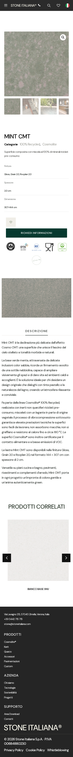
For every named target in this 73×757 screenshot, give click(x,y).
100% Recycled (30, 144)
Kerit (6, 647)
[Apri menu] (6, 5)
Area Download (11, 714)
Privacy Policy (13, 750)
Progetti (8, 697)
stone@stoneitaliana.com (17, 624)
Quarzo (8, 651)
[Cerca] (49, 5)
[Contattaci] (39, 5)
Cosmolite (49, 144)
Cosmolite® (10, 642)
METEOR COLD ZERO (39, 589)
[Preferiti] (58, 5)
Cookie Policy (35, 750)
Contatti (8, 719)
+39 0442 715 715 (13, 619)
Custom (8, 666)
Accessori (9, 656)
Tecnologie (9, 687)
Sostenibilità (10, 692)
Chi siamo (9, 683)
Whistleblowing (58, 750)
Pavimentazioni (11, 661)
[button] (63, 37)
